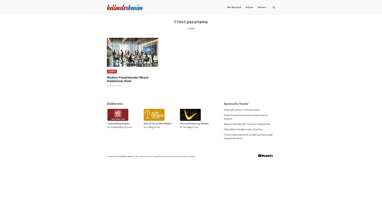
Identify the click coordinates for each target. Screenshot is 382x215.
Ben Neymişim (234, 7)
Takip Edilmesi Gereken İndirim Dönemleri (243, 129)
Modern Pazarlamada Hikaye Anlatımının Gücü (127, 79)
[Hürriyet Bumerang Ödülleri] (190, 120)
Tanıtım (112, 71)
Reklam (261, 7)
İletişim (249, 7)
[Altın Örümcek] (154, 120)
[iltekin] (265, 156)
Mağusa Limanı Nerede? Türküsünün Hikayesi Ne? (247, 124)
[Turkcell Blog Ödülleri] (117, 120)
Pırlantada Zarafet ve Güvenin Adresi (242, 110)
